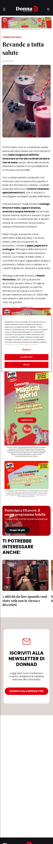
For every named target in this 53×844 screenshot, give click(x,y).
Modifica (27, 349)
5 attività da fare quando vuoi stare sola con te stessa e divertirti (24, 600)
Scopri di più (17, 530)
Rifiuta (27, 364)
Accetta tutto (26, 357)
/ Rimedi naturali (11, 37)
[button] (4, 9)
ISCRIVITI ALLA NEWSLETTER (26, 691)
